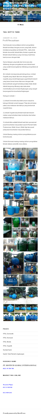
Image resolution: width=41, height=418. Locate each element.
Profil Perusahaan (11, 40)
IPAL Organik (7, 346)
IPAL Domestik (8, 334)
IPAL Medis (7, 342)
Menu (22, 24)
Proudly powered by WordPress (14, 413)
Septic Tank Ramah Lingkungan (13, 354)
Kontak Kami (7, 350)
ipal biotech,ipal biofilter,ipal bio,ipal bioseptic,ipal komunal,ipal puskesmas (20, 8)
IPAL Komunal (8, 338)
